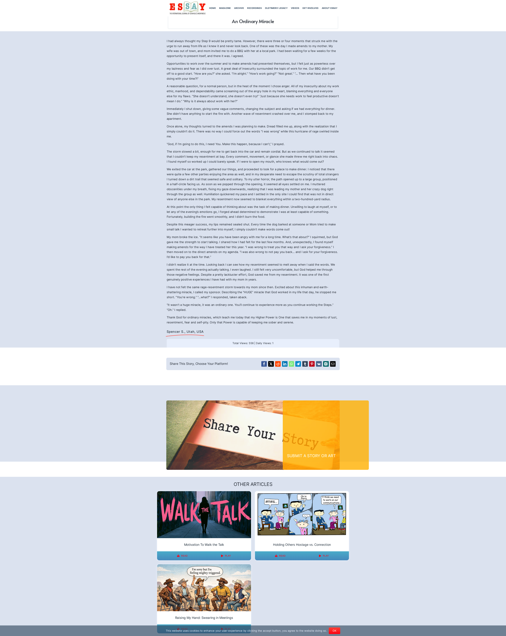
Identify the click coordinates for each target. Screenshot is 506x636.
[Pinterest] (311, 363)
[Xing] (325, 363)
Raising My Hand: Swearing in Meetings (204, 618)
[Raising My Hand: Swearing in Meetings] (204, 566)
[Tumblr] (305, 363)
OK (334, 630)
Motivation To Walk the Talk (204, 545)
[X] (270, 363)
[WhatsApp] (291, 363)
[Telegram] (298, 363)
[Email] (332, 363)
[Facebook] (264, 363)
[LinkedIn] (284, 363)
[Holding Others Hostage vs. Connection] (302, 493)
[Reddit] (277, 363)
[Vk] (318, 363)
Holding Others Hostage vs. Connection (302, 545)
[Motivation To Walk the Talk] (204, 493)
